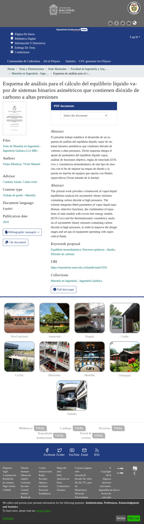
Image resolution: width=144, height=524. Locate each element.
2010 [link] (6, 222)
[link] (76, 280)
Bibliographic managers (22, 232)
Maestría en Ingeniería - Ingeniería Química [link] (30, 73)
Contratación (9, 475)
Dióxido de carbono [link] (62, 254)
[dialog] (72, 511)
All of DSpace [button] (51, 61)
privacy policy (43, 510)
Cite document (17, 242)
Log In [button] (134, 37)
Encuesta (43, 489)
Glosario (61, 489)
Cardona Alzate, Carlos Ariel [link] (20, 182)
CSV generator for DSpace (95, 61)
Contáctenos (63, 486)
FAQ (59, 475)
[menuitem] (52, 61)
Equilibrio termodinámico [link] (66, 249)
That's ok (133, 518)
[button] (133, 23)
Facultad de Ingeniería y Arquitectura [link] (89, 69)
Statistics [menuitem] (70, 61)
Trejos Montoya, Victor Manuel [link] (21, 164)
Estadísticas (45, 493)
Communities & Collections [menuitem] (23, 61)
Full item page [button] (65, 289)
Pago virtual (9, 486)
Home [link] (11, 69)
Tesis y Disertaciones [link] (31, 69)
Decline (121, 518)
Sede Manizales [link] (57, 69)
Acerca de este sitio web (106, 497)
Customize (8, 518)
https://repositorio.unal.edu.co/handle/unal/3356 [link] (79, 267)
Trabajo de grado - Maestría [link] (19, 195)
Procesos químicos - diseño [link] (98, 249)
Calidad (7, 489)
